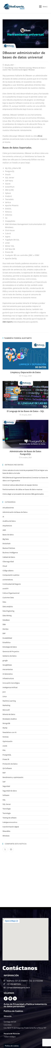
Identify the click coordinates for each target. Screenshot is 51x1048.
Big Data (6, 539)
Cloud (5, 566)
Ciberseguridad (8, 561)
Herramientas (8, 669)
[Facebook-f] (6, 998)
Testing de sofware (9, 818)
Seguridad (6, 786)
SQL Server (7, 804)
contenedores (8, 579)
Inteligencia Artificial (10, 687)
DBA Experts (8, 322)
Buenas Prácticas (9, 548)
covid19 (5, 588)
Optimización (7, 741)
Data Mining (9, 68)
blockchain (7, 543)
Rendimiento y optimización (13, 777)
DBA (4, 624)
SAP (4, 782)
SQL (9, 70)
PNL (4, 750)
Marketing (6, 705)
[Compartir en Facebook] (11, 849)
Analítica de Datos (9, 521)
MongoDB (6, 723)
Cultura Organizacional (11, 593)
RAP (4, 773)
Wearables (6, 831)
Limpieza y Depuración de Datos (25, 372)
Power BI (6, 759)
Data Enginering (8, 611)
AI (3, 516)
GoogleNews (7, 665)
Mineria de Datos (39, 68)
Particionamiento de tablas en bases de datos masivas (22, 489)
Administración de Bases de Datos (15, 512)
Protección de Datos (10, 764)
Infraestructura (8, 678)
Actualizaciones (8, 507)
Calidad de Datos (9, 557)
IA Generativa (8, 674)
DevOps (5, 629)
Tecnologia (7, 809)
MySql (5, 728)
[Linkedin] (10, 998)
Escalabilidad (7, 638)
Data (4, 602)
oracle (5, 70)
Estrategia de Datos (10, 647)
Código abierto (8, 570)
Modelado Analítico (10, 719)
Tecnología (7, 813)
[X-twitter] (15, 998)
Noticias (6, 737)
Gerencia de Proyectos (11, 651)
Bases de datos (8, 535)
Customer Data (8, 597)
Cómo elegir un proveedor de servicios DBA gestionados (23, 494)
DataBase (6, 620)
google (5, 660)
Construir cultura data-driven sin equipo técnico (20, 485)
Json (4, 692)
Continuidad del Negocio (12, 584)
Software (6, 795)
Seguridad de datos (10, 791)
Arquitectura (7, 525)
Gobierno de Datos (9, 656)
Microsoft (6, 710)
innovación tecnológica (11, 683)
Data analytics (8, 606)
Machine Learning (25, 68)
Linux (16, 68)
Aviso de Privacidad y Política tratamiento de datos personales (25, 1005)
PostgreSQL (7, 755)
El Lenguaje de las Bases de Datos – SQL (25, 411)
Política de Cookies (13, 1011)
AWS (4, 530)
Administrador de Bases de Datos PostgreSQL (25, 452)
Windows (32, 70)
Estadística (6, 642)
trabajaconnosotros (10, 822)
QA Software (7, 768)
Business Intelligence (10, 552)
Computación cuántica (11, 575)
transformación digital (19, 70)
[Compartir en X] (5, 849)
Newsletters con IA (9, 732)
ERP (4, 633)
